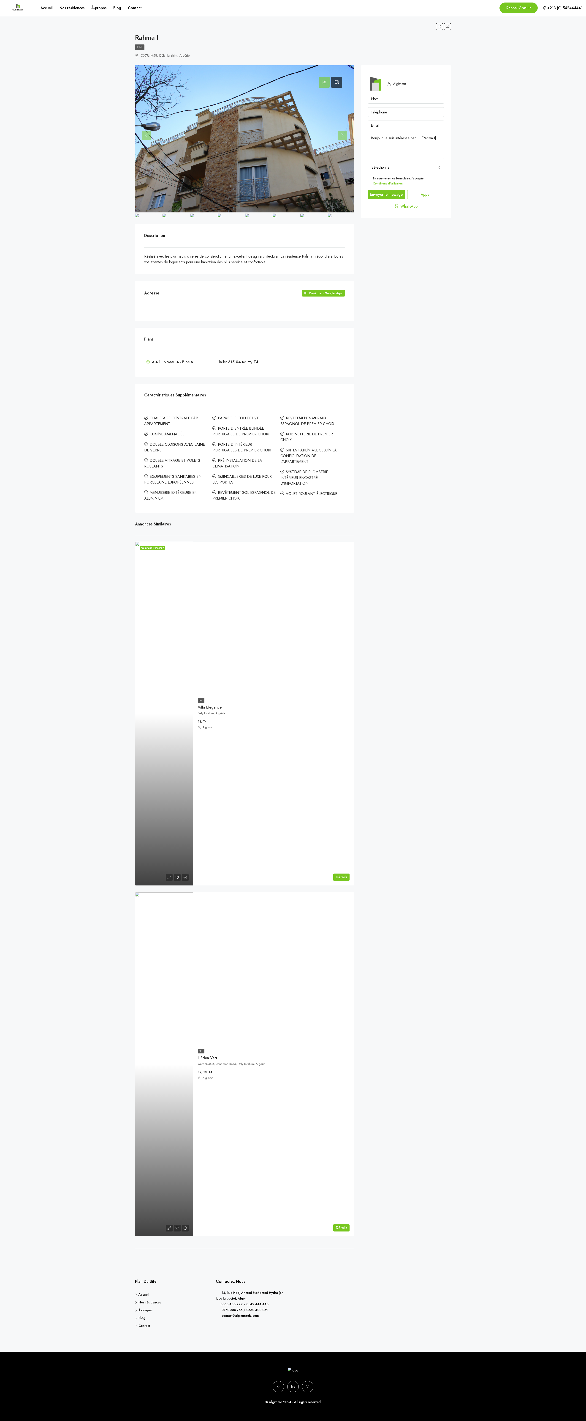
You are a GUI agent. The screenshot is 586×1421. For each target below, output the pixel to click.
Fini (139, 47)
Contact (135, 8)
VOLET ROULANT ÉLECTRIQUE (311, 493)
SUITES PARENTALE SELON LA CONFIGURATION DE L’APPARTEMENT (308, 456)
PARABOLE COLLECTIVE (238, 418)
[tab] (324, 82)
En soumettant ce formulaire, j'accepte (398, 181)
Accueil (47, 8)
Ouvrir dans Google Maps (325, 293)
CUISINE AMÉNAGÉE (167, 434)
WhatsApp (408, 206)
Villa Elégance (210, 707)
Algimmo (208, 727)
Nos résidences (72, 8)
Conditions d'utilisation (388, 183)
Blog (117, 8)
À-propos (98, 8)
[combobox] (406, 167)
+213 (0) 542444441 (564, 8)
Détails (341, 877)
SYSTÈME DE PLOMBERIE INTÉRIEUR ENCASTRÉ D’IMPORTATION (304, 477)
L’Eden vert (207, 1058)
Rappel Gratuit (518, 8)
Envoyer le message (386, 194)
